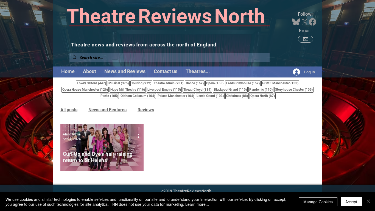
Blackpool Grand (231, 89)
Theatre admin (169, 83)
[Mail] (305, 39)
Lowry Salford (92, 83)
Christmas (237, 96)
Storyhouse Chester (294, 89)
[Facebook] (312, 22)
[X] (304, 22)
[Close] (368, 202)
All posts (68, 109)
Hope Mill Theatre (128, 89)
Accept (351, 201)
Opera (215, 83)
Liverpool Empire (164, 89)
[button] (197, 71)
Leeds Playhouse (243, 83)
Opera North (263, 96)
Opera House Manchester (85, 89)
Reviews (146, 109)
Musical (119, 83)
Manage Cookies (318, 201)
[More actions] (140, 136)
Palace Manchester (176, 96)
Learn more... (197, 204)
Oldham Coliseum (138, 96)
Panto (109, 96)
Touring (141, 83)
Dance (195, 83)
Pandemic (261, 89)
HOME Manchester (280, 83)
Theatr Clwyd (197, 89)
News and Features (107, 109)
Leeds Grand (211, 96)
